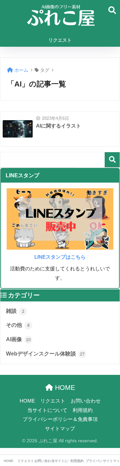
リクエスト (60, 40)
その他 (18, 325)
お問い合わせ (86, 401)
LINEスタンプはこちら (60, 257)
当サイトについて (47, 410)
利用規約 (83, 410)
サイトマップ (60, 428)
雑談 (15, 311)
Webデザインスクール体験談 (45, 354)
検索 (112, 159)
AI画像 (18, 339)
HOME (64, 387)
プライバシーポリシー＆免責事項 (60, 419)
